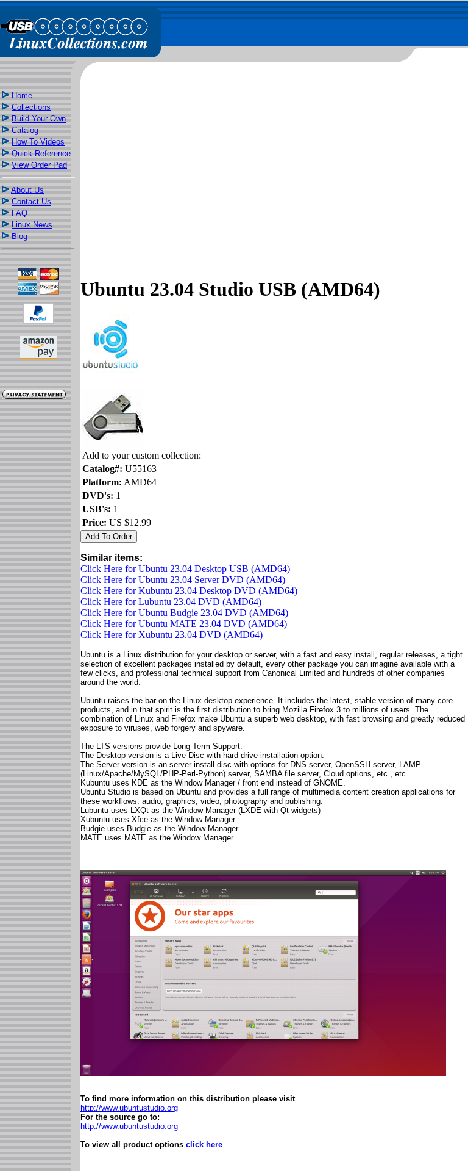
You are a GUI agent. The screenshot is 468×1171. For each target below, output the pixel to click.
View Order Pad (39, 165)
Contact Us (31, 201)
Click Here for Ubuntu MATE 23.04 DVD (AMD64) (183, 623)
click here (204, 1144)
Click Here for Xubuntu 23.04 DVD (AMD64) (171, 634)
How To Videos (38, 141)
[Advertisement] (38, 617)
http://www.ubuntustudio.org (129, 1107)
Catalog (25, 130)
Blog (19, 236)
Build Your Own (39, 118)
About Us (27, 190)
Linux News (32, 224)
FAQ (19, 213)
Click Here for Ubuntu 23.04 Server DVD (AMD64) (182, 580)
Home (22, 95)
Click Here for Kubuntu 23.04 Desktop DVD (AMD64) (188, 591)
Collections (31, 107)
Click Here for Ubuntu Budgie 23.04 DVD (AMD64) (184, 612)
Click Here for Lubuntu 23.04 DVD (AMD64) (170, 601)
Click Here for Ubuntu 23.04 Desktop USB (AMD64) (185, 569)
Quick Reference (41, 153)
